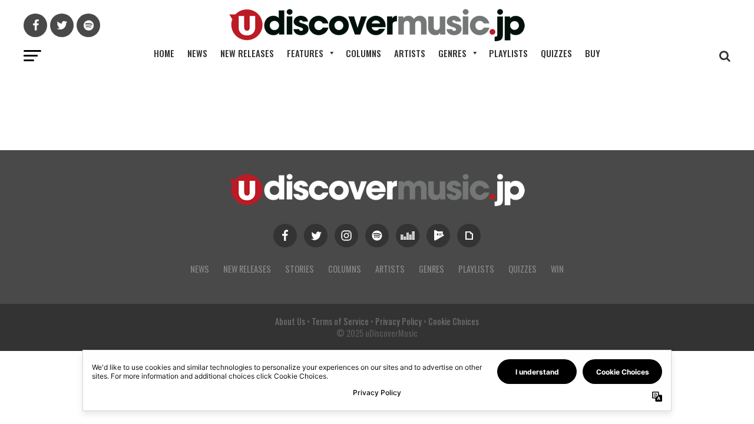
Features (305, 53)
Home (164, 53)
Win (557, 269)
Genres (452, 53)
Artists (409, 53)
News (197, 53)
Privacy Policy (398, 321)
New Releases (247, 53)
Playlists (508, 53)
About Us (290, 321)
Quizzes (556, 53)
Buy (592, 53)
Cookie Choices (453, 321)
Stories (299, 269)
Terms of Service (340, 321)
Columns (363, 53)
